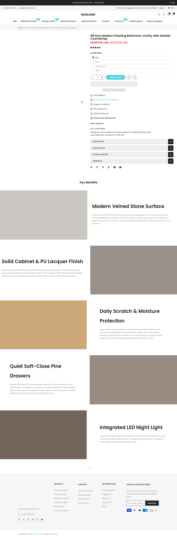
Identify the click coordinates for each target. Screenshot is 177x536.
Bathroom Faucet (68, 21)
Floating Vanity (145, 132)
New (15, 21)
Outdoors (121, 21)
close (5, 2)
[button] (95, 47)
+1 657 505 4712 (10, 8)
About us (106, 498)
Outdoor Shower (61, 511)
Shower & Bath (50, 21)
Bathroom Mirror (89, 21)
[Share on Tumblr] (109, 167)
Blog (104, 506)
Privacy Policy (84, 503)
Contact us (107, 502)
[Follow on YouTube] (42, 519)
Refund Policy (84, 499)
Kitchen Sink (59, 506)
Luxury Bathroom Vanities (101, 135)
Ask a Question (97, 123)
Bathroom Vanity (30, 21)
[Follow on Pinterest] (37, 519)
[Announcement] (88, 2)
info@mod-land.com (28, 8)
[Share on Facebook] (91, 167)
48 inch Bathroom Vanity (110, 132)
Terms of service (85, 491)
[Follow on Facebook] (19, 519)
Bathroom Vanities (130, 132)
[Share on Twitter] (97, 167)
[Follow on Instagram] (28, 519)
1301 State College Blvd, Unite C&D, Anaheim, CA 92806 (137, 8)
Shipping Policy (84, 495)
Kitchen (105, 21)
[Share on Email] (120, 167)
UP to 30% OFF (118, 135)
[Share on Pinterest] (103, 167)
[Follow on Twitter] (24, 519)
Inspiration (106, 494)
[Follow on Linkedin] (33, 519)
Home (20, 28)
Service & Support (155, 21)
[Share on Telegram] (114, 167)
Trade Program (135, 21)
